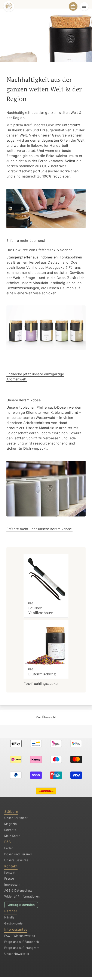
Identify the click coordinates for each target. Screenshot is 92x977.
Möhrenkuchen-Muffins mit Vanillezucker (18, 720)
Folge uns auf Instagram (21, 947)
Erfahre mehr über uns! (25, 240)
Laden (8, 848)
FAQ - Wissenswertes (19, 935)
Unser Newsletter (16, 953)
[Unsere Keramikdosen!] (46, 488)
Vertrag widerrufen (21, 905)
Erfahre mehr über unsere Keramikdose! (39, 529)
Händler (10, 917)
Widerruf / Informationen (22, 896)
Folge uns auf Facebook (21, 941)
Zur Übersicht (46, 717)
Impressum (12, 884)
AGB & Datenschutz (18, 890)
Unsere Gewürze (16, 860)
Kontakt (9, 872)
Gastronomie (13, 923)
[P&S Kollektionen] (46, 327)
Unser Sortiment (16, 818)
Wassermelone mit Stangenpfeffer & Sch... (74, 714)
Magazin (10, 824)
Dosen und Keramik (18, 854)
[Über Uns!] (46, 208)
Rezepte (10, 830)
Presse (9, 878)
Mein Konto (12, 836)
